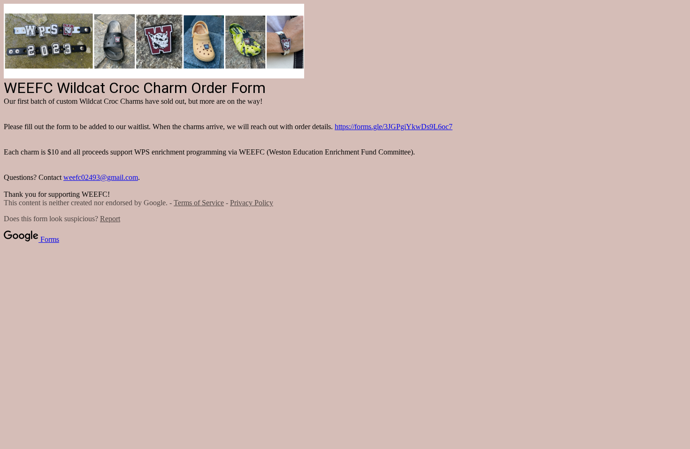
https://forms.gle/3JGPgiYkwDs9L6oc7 (393, 127)
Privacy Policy (251, 203)
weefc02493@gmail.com (100, 177)
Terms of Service (199, 203)
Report (110, 219)
